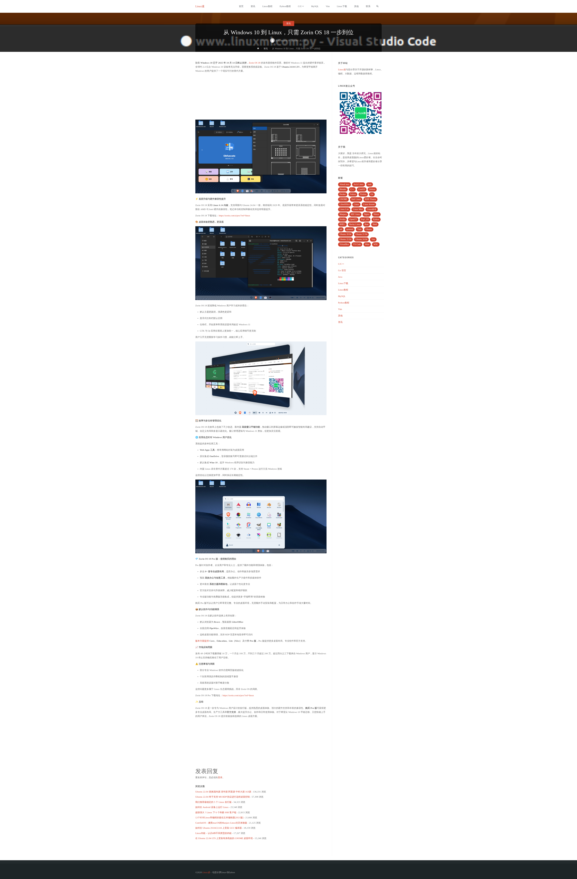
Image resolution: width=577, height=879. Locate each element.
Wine (367, 244)
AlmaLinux (344, 184)
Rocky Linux (354, 224)
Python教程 (343, 303)
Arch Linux (358, 184)
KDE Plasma (370, 199)
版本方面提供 (202, 641)
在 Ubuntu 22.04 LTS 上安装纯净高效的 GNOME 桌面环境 (224, 838)
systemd (349, 229)
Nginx (366, 214)
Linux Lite (344, 209)
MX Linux (355, 214)
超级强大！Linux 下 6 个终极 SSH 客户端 (215, 812)
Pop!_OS (365, 219)
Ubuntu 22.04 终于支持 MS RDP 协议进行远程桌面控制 (222, 797)
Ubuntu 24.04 (361, 239)
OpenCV (353, 219)
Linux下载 (343, 283)
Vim (373, 239)
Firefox (363, 194)
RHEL (342, 224)
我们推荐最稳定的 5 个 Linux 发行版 (213, 802)
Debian (372, 189)
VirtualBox (344, 244)
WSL (376, 244)
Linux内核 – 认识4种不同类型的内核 (213, 833)
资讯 (288, 23)
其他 (340, 315)
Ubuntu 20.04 (345, 234)
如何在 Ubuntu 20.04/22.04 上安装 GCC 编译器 (218, 828)
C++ (352, 189)
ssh (341, 229)
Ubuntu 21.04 (361, 234)
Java (340, 277)
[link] (377, 6)
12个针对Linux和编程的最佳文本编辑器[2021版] (219, 817)
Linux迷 (200, 6)
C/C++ (341, 264)
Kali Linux (356, 199)
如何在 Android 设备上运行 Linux (212, 807)
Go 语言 (342, 270)
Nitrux (376, 214)
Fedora (353, 194)
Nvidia (342, 219)
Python (376, 219)
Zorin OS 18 (254, 63)
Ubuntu (369, 229)
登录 (220, 777)
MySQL (341, 296)
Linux (356, 204)
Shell (375, 224)
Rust (366, 224)
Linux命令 (371, 209)
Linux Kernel (369, 204)
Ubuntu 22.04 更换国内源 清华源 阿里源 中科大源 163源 (223, 792)
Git (372, 194)
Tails (359, 229)
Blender (343, 189)
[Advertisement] (261, 96)
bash (369, 184)
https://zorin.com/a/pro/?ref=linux (234, 215)
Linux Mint (358, 209)
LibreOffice (345, 204)
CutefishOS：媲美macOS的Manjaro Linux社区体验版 (221, 823)
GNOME (343, 199)
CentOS (361, 189)
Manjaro (343, 214)
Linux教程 (343, 290)
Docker (343, 194)
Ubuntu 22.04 (345, 239)
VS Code (357, 244)
